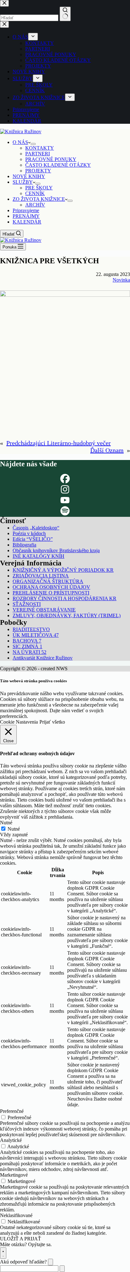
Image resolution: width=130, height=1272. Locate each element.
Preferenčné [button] (12, 1111)
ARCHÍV (35, 204)
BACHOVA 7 (27, 640)
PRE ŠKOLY (39, 187)
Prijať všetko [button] (52, 722)
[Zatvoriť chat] (50, 1262)
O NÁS (20, 142)
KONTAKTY (39, 148)
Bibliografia (24, 544)
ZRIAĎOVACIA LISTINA (41, 575)
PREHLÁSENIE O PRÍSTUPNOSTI (51, 592)
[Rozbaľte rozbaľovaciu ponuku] (33, 144)
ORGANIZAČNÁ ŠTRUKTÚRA (48, 581)
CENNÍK (35, 193)
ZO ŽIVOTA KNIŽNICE (39, 199)
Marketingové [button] (14, 1175)
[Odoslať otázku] (62, 1268)
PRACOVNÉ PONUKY (50, 159)
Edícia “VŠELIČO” (33, 539)
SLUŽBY (23, 182)
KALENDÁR (27, 221)
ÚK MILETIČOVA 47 (36, 635)
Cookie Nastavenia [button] (19, 722)
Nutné (14, 829)
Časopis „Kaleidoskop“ (36, 527)
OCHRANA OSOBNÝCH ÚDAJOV (51, 587)
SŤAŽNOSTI (27, 604)
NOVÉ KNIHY (29, 176)
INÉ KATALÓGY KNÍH (38, 556)
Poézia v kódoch (29, 533)
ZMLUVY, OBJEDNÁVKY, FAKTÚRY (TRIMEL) (67, 615)
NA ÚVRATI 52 (29, 652)
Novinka (121, 280)
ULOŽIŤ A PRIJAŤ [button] (20, 1238)
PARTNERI (37, 153)
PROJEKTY (38, 170)
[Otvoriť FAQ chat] (3, 1253)
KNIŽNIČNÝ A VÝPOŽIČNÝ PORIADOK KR (63, 570)
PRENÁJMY (26, 216)
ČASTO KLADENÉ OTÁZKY (58, 165)
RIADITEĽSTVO (31, 629)
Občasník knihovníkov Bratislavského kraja (56, 550)
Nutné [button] (6, 822)
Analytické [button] (11, 1140)
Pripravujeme (26, 210)
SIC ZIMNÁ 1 (27, 646)
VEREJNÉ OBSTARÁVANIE (44, 609)
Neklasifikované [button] (16, 1215)
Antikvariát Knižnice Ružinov (43, 657)
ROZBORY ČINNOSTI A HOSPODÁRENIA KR (64, 598)
